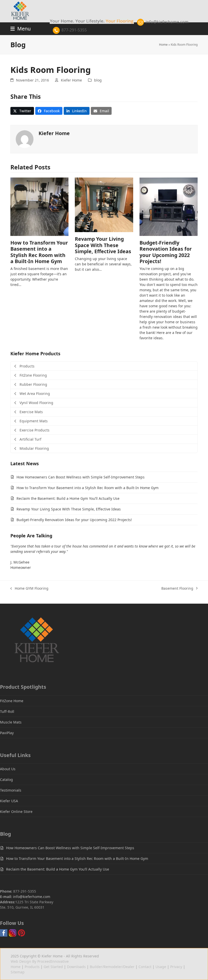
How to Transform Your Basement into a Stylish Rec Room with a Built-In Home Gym (39, 252)
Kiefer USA (9, 800)
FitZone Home (11, 700)
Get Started (53, 966)
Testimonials (10, 790)
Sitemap (18, 972)
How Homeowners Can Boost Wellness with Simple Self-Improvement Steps (80, 477)
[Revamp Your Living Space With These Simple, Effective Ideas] (104, 204)
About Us (7, 768)
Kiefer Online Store (16, 811)
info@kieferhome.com (166, 22)
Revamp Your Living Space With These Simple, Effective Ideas (103, 245)
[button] (22, 111)
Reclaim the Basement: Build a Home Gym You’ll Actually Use (67, 498)
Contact (144, 966)
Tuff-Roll (7, 711)
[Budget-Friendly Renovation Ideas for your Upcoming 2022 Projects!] (169, 206)
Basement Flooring (177, 588)
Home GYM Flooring (29, 588)
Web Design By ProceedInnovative (40, 961)
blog (98, 80)
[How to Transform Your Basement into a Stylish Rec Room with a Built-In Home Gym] (39, 206)
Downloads (76, 966)
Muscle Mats (11, 722)
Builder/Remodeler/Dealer (112, 966)
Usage (160, 966)
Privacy (176, 966)
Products (32, 966)
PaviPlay (7, 732)
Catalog (6, 779)
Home (163, 44)
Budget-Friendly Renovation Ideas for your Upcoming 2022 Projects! (166, 252)
